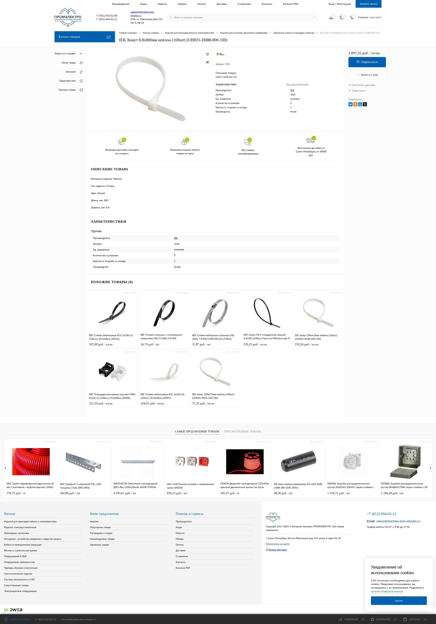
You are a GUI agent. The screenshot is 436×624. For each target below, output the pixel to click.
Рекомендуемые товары (102, 539)
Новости (162, 4)
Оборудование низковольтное (19, 562)
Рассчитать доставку (363, 85)
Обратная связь (19, 619)
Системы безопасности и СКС (19, 579)
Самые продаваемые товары (197, 431)
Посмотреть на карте (277, 543)
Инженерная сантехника (16, 533)
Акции (143, 4)
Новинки (94, 521)
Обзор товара (69, 62)
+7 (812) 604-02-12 (45, 619)
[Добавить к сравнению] (207, 62)
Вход (331, 4)
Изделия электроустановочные (20, 527)
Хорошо (399, 600)
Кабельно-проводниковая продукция (23, 544)
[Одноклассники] (355, 104)
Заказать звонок (368, 3)
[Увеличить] (151, 89)
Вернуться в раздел (65, 53)
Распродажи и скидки (101, 533)
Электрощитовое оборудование (20, 591)
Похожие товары (67, 90)
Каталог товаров (69, 36)
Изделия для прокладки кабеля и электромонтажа (30, 521)
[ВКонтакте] (350, 104)
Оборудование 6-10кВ (15, 556)
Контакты (267, 4)
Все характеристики (297, 84)
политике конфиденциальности (387, 591)
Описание (71, 71)
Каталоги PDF (291, 4)
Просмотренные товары (242, 431)
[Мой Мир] (360, 104)
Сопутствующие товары (16, 585)
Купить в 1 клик (369, 74)
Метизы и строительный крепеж (20, 550)
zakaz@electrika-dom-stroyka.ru (398, 521)
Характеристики (67, 81)
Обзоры (182, 4)
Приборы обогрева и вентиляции (20, 568)
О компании (244, 4)
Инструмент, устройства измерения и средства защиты (32, 539)
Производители (120, 4)
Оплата (201, 4)
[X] (365, 104)
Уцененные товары (99, 544)
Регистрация (344, 4)
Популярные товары (100, 527)
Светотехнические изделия (18, 573)
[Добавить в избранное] (207, 54)
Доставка (222, 4)
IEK (292, 90)
